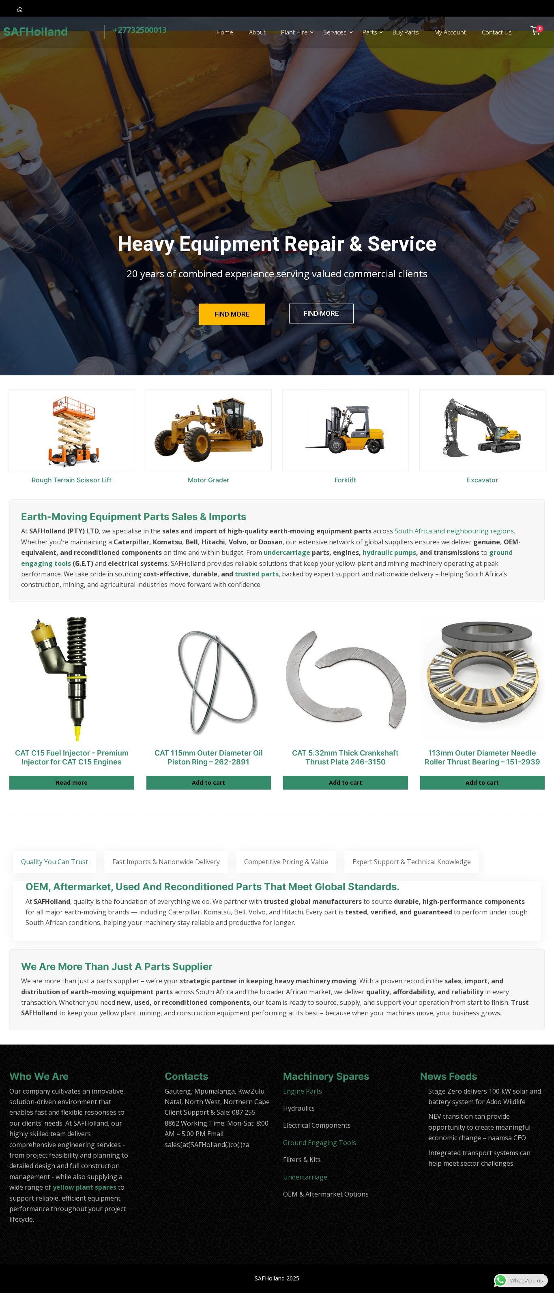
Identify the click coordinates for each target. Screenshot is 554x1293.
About (257, 32)
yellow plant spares (84, 1187)
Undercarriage (305, 1177)
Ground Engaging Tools (319, 1142)
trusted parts (257, 573)
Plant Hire (294, 32)
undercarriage (287, 552)
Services (335, 32)
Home (225, 32)
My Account (450, 32)
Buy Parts (406, 32)
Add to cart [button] (208, 782)
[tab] (54, 862)
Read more (72, 782)
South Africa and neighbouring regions (454, 531)
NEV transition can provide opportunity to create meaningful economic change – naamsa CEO (479, 1127)
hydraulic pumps (389, 552)
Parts (370, 32)
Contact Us (497, 32)
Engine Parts (302, 1091)
